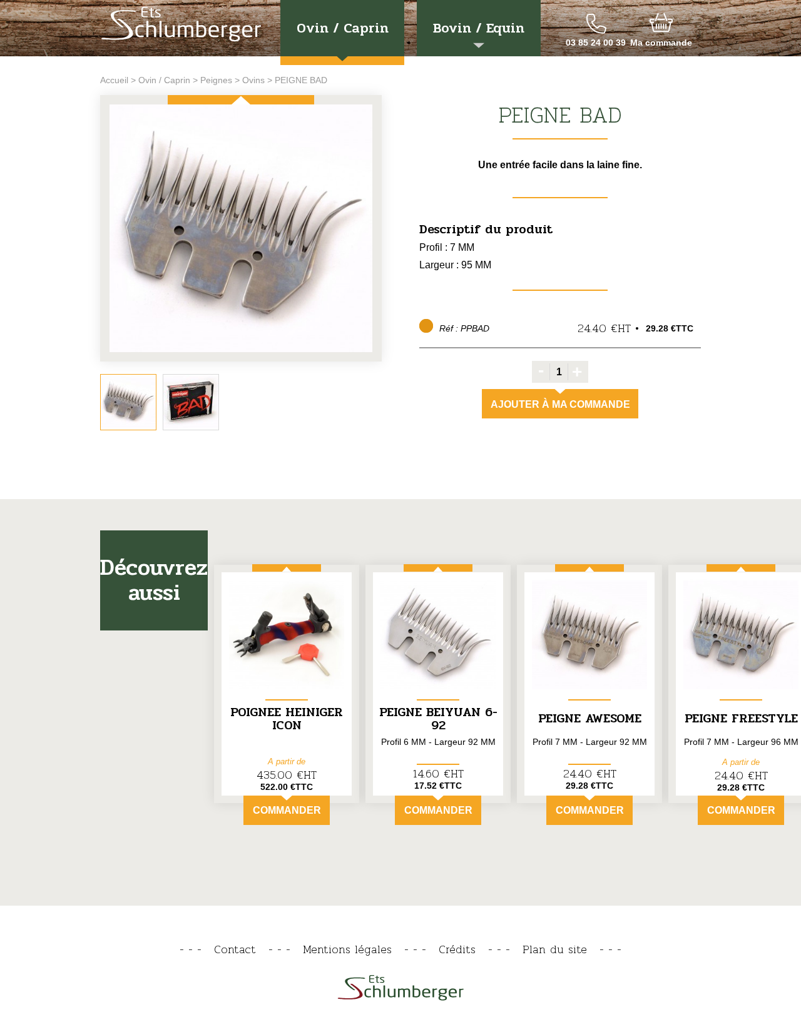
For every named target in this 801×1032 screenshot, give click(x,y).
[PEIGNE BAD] (241, 229)
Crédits (457, 949)
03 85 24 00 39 (596, 43)
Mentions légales (347, 949)
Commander (287, 810)
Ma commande (661, 43)
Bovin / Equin (478, 28)
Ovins (253, 80)
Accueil (114, 80)
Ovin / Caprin (343, 28)
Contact (235, 949)
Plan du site (555, 949)
